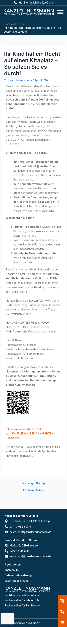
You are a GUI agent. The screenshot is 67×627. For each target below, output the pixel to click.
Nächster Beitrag (33, 490)
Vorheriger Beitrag (33, 483)
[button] (60, 12)
